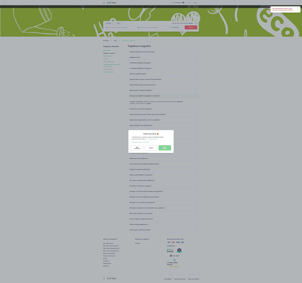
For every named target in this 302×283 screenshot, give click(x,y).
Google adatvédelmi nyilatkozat (140, 142)
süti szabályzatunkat (151, 139)
